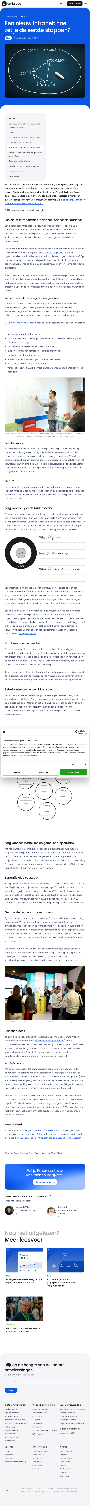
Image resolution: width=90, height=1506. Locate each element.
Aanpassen (43, 772)
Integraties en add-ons (15, 1420)
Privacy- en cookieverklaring (65, 1491)
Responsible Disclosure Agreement (35, 1491)
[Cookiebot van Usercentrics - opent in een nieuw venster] (77, 732)
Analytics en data (12, 1437)
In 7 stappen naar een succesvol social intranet (44, 1130)
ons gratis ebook (27, 633)
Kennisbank (37, 1427)
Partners (64, 1454)
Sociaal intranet (12, 1416)
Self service (37, 1423)
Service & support (40, 1451)
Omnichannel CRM (40, 1412)
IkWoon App (37, 1434)
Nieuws (63, 1465)
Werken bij (64, 1476)
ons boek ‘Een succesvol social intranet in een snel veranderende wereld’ (43, 1137)
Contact (64, 1472)
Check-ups (37, 1458)
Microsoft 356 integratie (15, 1423)
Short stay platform (68, 1416)
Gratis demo (75, 3)
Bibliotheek (37, 1465)
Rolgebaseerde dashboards (11, 1432)
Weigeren (16, 772)
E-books (35, 1469)
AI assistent (10, 1440)
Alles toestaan (73, 772)
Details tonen (77, 765)
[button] (62, 3)
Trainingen (36, 1461)
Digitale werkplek (12, 1412)
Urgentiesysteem (67, 1412)
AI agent (36, 1420)
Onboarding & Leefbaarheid (44, 1430)
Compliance (39, 1488)
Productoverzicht (12, 1409)
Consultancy (37, 1454)
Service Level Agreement (66, 1488)
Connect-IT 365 (67, 1433)
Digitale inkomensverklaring (72, 1423)
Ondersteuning (11, 16)
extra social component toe (53, 252)
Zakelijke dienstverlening (15, 1461)
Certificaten (65, 1469)
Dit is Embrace (66, 1451)
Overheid (9, 1458)
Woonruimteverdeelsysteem (72, 1409)
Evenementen (66, 1458)
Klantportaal (37, 1416)
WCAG (50, 1488)
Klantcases (65, 1461)
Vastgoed (9, 1454)
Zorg (7, 1451)
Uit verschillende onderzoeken (20, 322)
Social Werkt (29, 471)
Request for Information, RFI (49, 1040)
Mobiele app (10, 1427)
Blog (23, 16)
